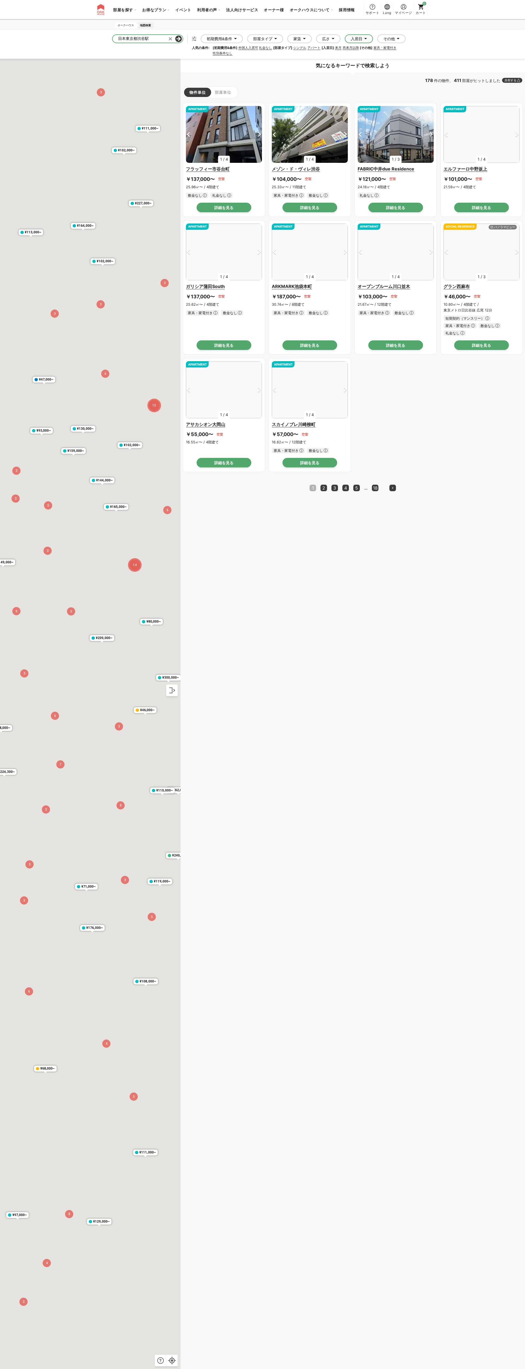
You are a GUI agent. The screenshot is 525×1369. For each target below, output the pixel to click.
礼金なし (265, 48)
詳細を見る (224, 207)
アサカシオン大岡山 (205, 424)
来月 (338, 48)
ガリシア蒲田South (205, 286)
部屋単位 (223, 92)
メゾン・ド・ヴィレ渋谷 (296, 169)
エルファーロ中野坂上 (465, 169)
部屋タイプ (262, 39)
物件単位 (197, 92)
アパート (313, 48)
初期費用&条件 (219, 39)
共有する (510, 80)
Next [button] (259, 135)
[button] (154, 405)
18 (375, 488)
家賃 (297, 39)
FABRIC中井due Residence (386, 169)
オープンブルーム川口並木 (384, 286)
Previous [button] (188, 135)
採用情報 (347, 9)
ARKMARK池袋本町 (292, 286)
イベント (183, 9)
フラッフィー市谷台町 (208, 169)
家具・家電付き (385, 48)
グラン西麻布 (457, 286)
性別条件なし (222, 53)
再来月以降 (351, 48)
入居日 (356, 39)
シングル (299, 48)
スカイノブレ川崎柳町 (294, 424)
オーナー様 (274, 9)
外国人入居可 (248, 48)
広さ (326, 39)
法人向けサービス (242, 9)
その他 (389, 39)
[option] (224, 134)
